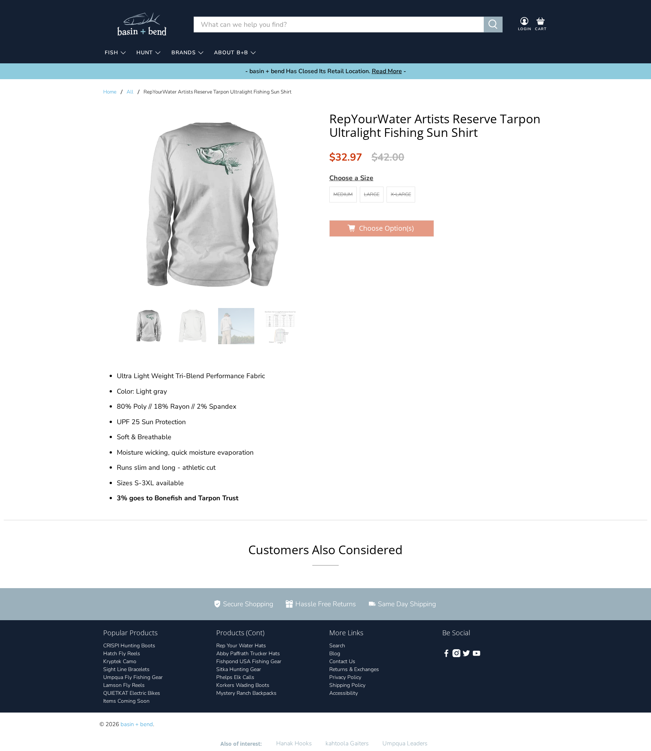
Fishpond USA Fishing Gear (248, 661)
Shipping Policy (347, 685)
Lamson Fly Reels (124, 685)
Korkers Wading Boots (242, 685)
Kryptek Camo (119, 661)
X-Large (401, 194)
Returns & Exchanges (354, 669)
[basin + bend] (142, 24)
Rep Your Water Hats (241, 645)
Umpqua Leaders (405, 743)
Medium (343, 194)
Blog (334, 653)
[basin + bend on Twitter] (466, 655)
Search (337, 645)
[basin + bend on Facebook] (446, 655)
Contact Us (342, 661)
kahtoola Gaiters (347, 743)
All (130, 92)
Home (109, 92)
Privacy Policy (345, 677)
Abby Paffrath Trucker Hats (248, 653)
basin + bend (137, 724)
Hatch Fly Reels (121, 653)
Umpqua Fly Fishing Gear (133, 677)
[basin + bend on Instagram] (456, 655)
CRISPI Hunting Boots (129, 645)
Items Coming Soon (126, 701)
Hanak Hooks (294, 743)
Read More (387, 71)
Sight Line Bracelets (126, 669)
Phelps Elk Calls (235, 677)
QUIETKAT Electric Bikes (131, 693)
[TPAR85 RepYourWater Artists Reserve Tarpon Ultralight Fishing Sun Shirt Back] (212, 206)
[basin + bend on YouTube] (476, 655)
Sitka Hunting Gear (238, 669)
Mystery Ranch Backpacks (246, 693)
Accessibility (343, 693)
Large (371, 194)
